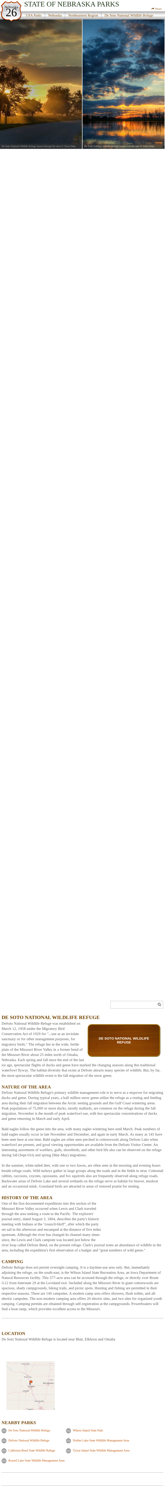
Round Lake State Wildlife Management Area (36, 1460)
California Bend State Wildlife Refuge (31, 1450)
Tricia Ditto (70, 146)
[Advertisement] (133, 1215)
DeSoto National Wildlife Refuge (28, 1440)
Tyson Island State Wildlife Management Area (101, 1450)
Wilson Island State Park (88, 1430)
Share (158, 8)
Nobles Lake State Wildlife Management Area (101, 1440)
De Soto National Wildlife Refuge (29, 1430)
